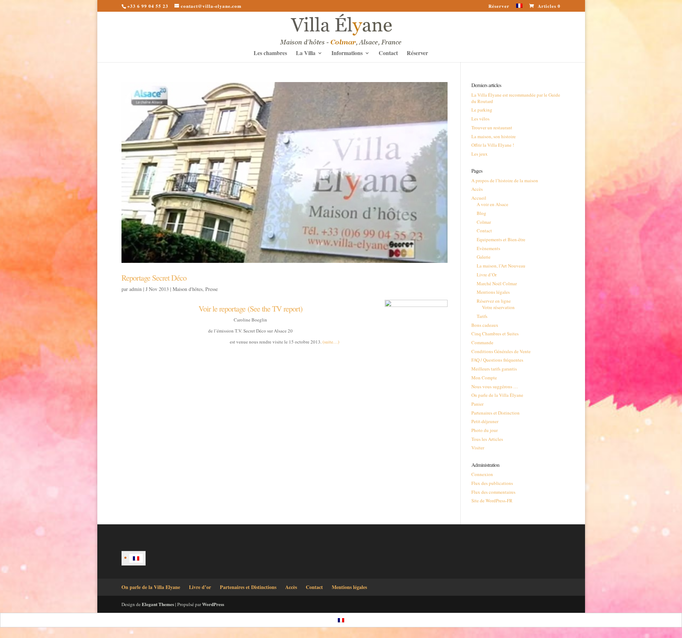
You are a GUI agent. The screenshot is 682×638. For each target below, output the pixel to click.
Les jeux (479, 154)
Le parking (481, 110)
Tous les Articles (487, 439)
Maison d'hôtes (187, 289)
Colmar (484, 222)
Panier (477, 404)
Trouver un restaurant (491, 127)
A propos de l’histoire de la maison (504, 180)
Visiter (477, 447)
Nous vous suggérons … (494, 386)
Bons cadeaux (484, 325)
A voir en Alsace (492, 204)
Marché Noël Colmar (497, 283)
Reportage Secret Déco (153, 277)
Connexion (482, 474)
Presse (211, 289)
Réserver (498, 6)
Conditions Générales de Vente (501, 351)
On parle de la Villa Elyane (150, 587)
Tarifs (482, 316)
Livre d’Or (487, 274)
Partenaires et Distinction (495, 413)
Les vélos (480, 118)
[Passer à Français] (136, 558)
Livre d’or (200, 587)
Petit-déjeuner (484, 421)
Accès (477, 189)
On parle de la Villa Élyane (497, 395)
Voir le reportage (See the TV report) (250, 308)
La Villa (305, 53)
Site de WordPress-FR (492, 500)
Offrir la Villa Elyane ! (492, 145)
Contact (388, 53)
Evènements (488, 248)
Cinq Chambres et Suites (495, 333)
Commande (482, 342)
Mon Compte (484, 377)
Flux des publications (492, 483)
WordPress (213, 604)
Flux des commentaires (493, 492)
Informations (347, 53)
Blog (481, 213)
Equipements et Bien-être (501, 239)
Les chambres (270, 53)
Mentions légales (493, 292)
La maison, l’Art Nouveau (501, 266)
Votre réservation (498, 307)
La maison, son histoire (493, 136)
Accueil (478, 198)
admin (135, 289)
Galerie (484, 257)
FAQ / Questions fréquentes (497, 360)
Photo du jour (484, 430)
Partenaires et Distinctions (248, 587)
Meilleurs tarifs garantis (494, 369)
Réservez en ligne (494, 301)
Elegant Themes (158, 604)
